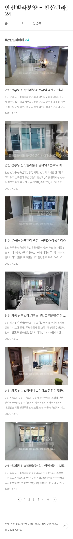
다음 (54, 499)
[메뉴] (65, 8)
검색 (56, 8)
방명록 (37, 23)
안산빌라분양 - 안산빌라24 (35, 8)
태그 (20, 23)
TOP (65, 526)
